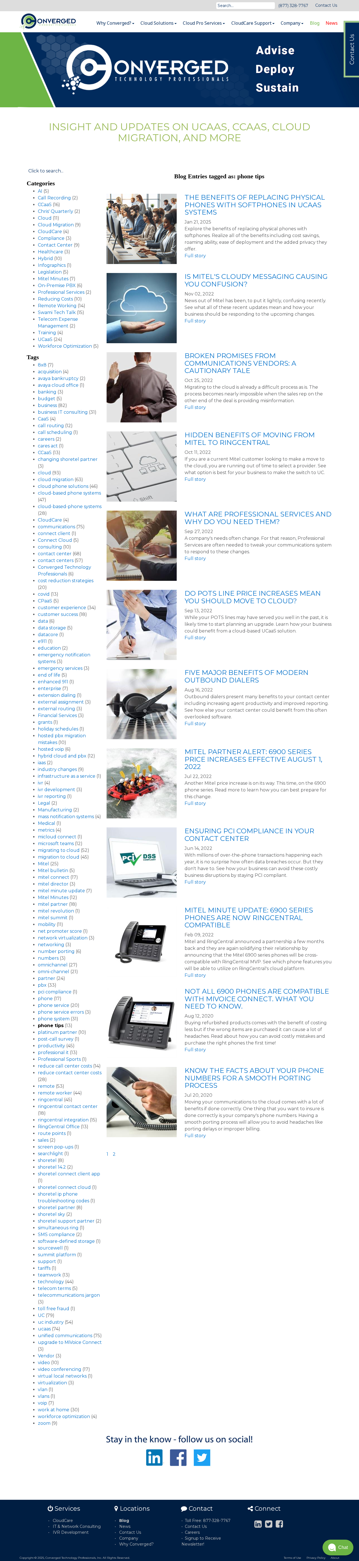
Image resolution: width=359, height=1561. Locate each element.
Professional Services (61, 292)
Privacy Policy (316, 1558)
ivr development (56, 789)
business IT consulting (63, 412)
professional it (53, 1052)
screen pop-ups (55, 1147)
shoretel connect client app (69, 1174)
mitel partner (53, 904)
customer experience (62, 607)
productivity (51, 1045)
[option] (179, 69)
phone (45, 998)
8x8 (42, 365)
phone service (53, 1005)
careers (46, 439)
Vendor (46, 1356)
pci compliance (55, 992)
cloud (44, 472)
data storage (52, 628)
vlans (43, 1396)
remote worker (55, 1093)
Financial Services (57, 715)
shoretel (47, 1160)
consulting (50, 547)
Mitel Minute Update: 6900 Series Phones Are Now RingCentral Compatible (249, 917)
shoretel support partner (66, 1221)
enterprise (49, 688)
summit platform (57, 1254)
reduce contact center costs (70, 1072)
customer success (58, 614)
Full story (195, 255)
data (43, 621)
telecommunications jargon (69, 1295)
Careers (192, 1532)
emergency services (60, 668)
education (49, 648)
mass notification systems (66, 816)
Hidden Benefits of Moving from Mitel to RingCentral (250, 438)
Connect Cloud (55, 540)
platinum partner (57, 1032)
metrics (46, 830)
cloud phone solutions (63, 486)
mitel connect (53, 877)
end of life (49, 675)
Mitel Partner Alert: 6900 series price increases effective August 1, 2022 (253, 759)
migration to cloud (58, 857)
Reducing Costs (55, 299)
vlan (42, 1389)
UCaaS (45, 339)
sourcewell (50, 1248)
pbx (42, 985)
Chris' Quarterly (55, 211)
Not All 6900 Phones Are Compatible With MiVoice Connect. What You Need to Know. (257, 998)
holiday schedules (58, 729)
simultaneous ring (58, 1227)
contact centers (55, 560)
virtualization (52, 1382)
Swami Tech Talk (57, 312)
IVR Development (71, 1532)
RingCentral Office (59, 1126)
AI (40, 191)
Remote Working (57, 305)
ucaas (44, 1329)
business (47, 405)
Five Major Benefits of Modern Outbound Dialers (247, 676)
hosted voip (51, 749)
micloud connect (57, 836)
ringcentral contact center (68, 1106)
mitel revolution (56, 911)
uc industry (51, 1322)
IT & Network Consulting (77, 1526)
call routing (51, 425)
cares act (48, 446)
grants (45, 722)
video (44, 1362)
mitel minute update (61, 890)
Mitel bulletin (53, 870)
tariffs (44, 1268)
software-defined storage (66, 1241)
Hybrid (45, 258)
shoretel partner (56, 1207)
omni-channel (53, 971)
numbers (48, 958)
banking (47, 392)
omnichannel (53, 965)
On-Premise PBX (57, 285)
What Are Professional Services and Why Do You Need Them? (258, 517)
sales (43, 1140)
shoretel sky (51, 1214)
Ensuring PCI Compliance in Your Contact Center (249, 834)
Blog (314, 23)
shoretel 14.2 (52, 1167)
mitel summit (53, 917)
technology (51, 1281)
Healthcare (50, 251)
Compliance (51, 238)
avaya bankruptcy (58, 378)
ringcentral (50, 1099)
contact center (55, 553)
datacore (48, 634)
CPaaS (45, 601)
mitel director (53, 884)
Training (47, 332)
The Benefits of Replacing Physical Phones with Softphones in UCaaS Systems (255, 204)
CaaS (43, 419)
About (335, 1558)
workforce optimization (64, 1416)
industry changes (57, 769)
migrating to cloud (59, 850)
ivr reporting (52, 796)
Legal (44, 803)
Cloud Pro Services (203, 23)
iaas (42, 762)
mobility (47, 924)
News (332, 23)
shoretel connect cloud (64, 1187)
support (47, 1261)
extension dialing (57, 695)
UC (41, 1315)
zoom (44, 1423)
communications (56, 526)
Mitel (43, 863)
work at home (53, 1409)
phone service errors (61, 1012)
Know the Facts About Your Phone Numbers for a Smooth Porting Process (254, 1077)
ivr (40, 783)
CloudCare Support (252, 23)
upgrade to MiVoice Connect (70, 1342)
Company (291, 23)
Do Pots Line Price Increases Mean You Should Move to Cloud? (253, 597)
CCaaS (45, 204)
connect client (54, 533)
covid (44, 594)
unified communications (65, 1335)
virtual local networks (62, 1376)
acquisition (50, 371)
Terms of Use (292, 1558)
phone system (54, 1018)
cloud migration (55, 479)
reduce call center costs (65, 1066)
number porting (56, 951)
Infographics (52, 265)
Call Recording (54, 198)
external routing (56, 708)
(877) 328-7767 (293, 5)
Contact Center (55, 245)
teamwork (49, 1275)
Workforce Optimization (65, 346)
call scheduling (55, 432)
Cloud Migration (56, 224)
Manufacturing (55, 810)
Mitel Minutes (53, 278)
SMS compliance (56, 1234)
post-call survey (55, 1039)
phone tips (51, 1025)
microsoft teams (56, 843)
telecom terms (54, 1288)
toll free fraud (53, 1308)
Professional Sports (59, 1059)
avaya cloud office (58, 385)
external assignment (61, 702)
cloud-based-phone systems (70, 506)
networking (51, 944)
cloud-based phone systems (69, 493)
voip (42, 1403)
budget (46, 398)
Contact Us (326, 5)
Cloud (45, 218)
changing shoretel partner (68, 459)
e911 (42, 641)
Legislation (50, 272)
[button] (338, 1547)
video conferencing (59, 1369)
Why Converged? (114, 23)
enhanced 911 (53, 681)
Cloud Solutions (158, 23)
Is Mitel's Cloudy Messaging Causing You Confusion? (256, 280)
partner (46, 978)
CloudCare (50, 231)
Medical (46, 823)
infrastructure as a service (66, 776)
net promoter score (60, 931)
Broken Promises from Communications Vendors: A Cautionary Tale (240, 363)
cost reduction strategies (65, 580)
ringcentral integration (63, 1120)
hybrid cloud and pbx (62, 756)
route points (52, 1133)
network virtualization (63, 938)
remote (46, 1086)
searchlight (50, 1153)
